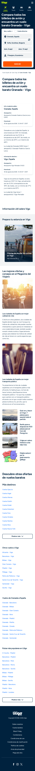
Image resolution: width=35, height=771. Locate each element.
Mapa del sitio (17, 753)
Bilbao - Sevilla (7, 680)
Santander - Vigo (8, 584)
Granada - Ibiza (7, 614)
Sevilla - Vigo (7, 588)
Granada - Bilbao (8, 607)
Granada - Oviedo (8, 626)
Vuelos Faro (6, 513)
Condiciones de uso (17, 738)
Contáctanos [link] (17, 735)
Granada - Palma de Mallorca (12, 630)
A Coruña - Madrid (8, 653)
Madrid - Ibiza (7, 688)
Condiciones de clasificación (17, 742)
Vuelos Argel (6, 493)
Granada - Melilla (8, 622)
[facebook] (14, 764)
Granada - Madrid (8, 618)
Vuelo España (6, 72)
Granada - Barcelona (9, 603)
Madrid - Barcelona (8, 684)
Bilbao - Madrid (7, 673)
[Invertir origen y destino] (29, 40)
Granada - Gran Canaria (10, 610)
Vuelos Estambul (8, 509)
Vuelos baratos (17, 728)
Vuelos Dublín (7, 501)
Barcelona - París (8, 661)
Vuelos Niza (6, 525)
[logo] (4, 2)
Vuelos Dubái (6, 505)
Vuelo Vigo (14, 72)
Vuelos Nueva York (8, 529)
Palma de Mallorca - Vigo (11, 576)
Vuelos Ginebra (7, 517)
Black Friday (17, 731)
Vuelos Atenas (7, 497)
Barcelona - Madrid (8, 657)
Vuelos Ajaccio (7, 489)
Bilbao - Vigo (6, 560)
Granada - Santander (9, 638)
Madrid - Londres (8, 692)
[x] (21, 764)
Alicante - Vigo (7, 552)
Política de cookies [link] (17, 746)
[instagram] (17, 764)
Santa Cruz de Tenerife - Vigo (12, 580)
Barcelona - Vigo (8, 556)
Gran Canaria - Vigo (9, 564)
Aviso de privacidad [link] (17, 749)
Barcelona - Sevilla (8, 669)
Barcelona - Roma (8, 665)
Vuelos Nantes (7, 521)
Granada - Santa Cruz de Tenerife (13, 634)
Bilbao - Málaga (7, 676)
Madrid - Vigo (7, 568)
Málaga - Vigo (7, 572)
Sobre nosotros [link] (17, 724)
